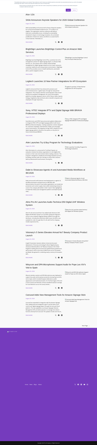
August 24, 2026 (30, 176)
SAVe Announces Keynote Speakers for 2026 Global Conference (55, 20)
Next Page (86, 325)
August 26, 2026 (30, 23)
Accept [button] (68, 10)
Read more (29, 42)
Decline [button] (74, 10)
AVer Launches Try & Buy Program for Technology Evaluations (54, 142)
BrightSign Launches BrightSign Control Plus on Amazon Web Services (54, 50)
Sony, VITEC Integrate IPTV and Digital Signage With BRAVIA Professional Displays (54, 112)
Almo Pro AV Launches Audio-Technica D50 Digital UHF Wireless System (55, 203)
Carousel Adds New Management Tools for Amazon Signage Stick (56, 295)
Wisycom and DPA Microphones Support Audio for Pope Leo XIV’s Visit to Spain (56, 266)
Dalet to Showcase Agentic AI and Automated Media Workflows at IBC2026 (55, 171)
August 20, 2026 (30, 271)
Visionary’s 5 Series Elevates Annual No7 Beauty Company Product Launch (56, 234)
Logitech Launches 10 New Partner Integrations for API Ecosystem (56, 81)
